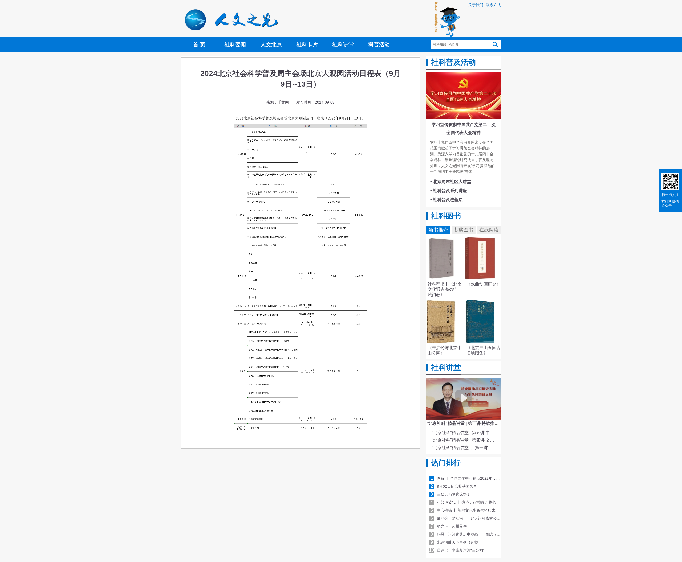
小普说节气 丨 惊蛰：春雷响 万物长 (466, 502)
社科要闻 (235, 44)
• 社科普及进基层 (446, 199)
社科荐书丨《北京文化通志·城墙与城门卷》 (445, 289)
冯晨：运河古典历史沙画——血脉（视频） (472, 534)
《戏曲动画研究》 (483, 284)
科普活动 (379, 44)
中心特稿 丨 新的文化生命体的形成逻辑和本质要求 (479, 510)
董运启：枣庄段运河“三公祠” (460, 550)
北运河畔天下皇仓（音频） (459, 542)
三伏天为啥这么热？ (453, 494)
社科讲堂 (343, 44)
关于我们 (475, 5)
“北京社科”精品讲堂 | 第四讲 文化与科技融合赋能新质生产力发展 (464, 440)
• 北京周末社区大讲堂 (450, 181)
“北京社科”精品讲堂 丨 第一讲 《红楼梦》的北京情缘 (464, 447)
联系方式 (493, 5)
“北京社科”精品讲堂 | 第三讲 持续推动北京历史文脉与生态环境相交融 (492, 423)
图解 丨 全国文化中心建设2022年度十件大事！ (476, 478)
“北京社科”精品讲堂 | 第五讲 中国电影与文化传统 (464, 432)
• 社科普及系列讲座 (448, 190)
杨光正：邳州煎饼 (452, 526)
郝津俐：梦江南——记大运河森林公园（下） (474, 518)
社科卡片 (307, 44)
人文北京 (271, 44)
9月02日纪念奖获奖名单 (457, 486)
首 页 (199, 44)
